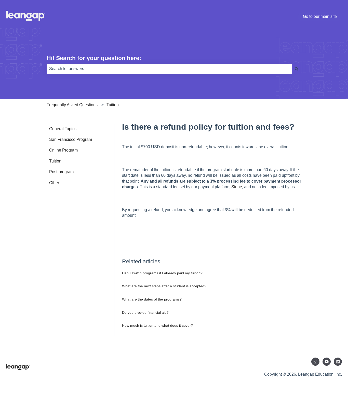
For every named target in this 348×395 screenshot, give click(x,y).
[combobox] (169, 69)
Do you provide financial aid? (145, 312)
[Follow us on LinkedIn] (338, 362)
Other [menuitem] (54, 183)
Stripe (236, 187)
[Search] (296, 69)
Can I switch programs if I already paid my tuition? (162, 273)
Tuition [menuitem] (55, 161)
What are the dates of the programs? (152, 299)
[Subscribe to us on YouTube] (327, 362)
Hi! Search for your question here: (94, 58)
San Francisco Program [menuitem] (70, 139)
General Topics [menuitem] (62, 129)
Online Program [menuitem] (63, 150)
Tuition (112, 105)
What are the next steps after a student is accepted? (164, 286)
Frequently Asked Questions (72, 105)
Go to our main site (320, 16)
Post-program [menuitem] (61, 172)
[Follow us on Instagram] (315, 362)
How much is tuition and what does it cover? (157, 325)
